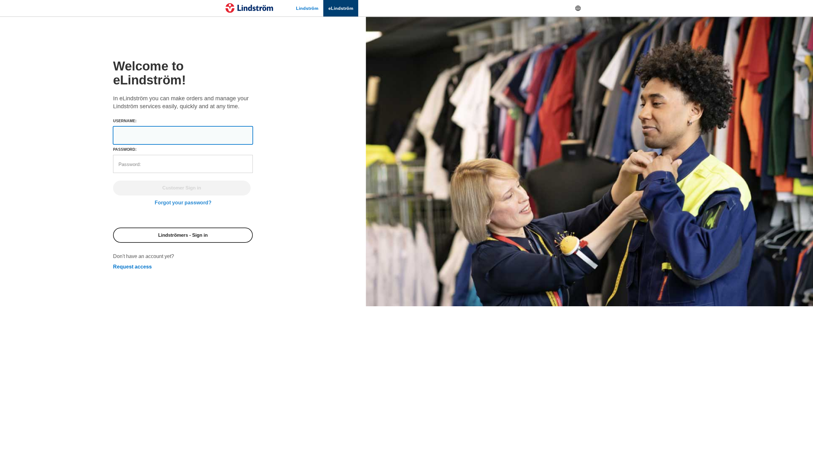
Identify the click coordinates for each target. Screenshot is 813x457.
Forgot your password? (183, 202)
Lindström (307, 8)
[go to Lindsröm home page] (249, 8)
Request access (132, 266)
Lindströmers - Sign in (183, 235)
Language (578, 8)
